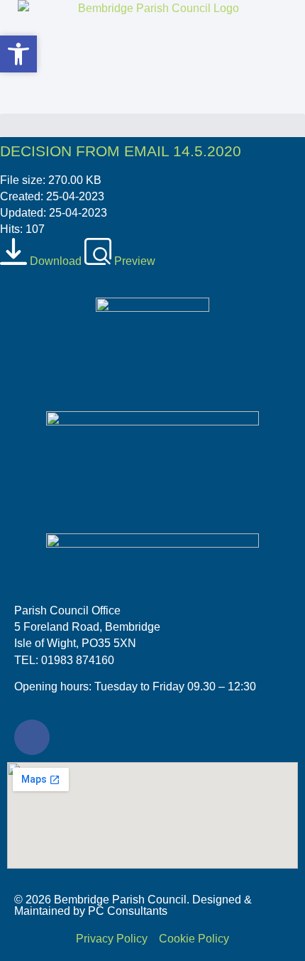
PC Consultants (127, 911)
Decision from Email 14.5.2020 (120, 151)
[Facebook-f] (32, 737)
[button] (152, 125)
